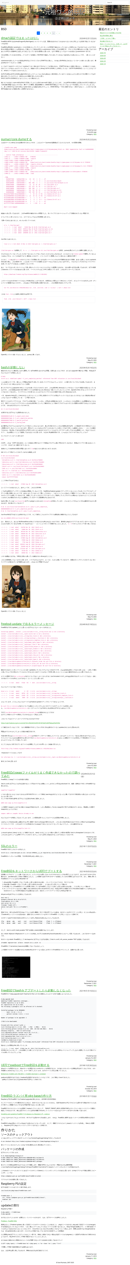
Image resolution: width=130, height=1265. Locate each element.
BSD (95, 134)
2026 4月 (103, 58)
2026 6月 (103, 56)
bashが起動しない (13, 367)
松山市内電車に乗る (106, 36)
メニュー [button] (4, 2)
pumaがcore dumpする (16, 139)
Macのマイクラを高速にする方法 (110, 33)
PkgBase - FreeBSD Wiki (9, 1221)
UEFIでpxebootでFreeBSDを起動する (25, 1065)
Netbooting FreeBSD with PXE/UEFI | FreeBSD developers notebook (23, 1074)
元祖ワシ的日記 (65, 12)
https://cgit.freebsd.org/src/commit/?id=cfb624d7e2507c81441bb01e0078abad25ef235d (30, 723)
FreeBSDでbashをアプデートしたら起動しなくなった (36, 990)
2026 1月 (103, 64)
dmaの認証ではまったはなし (20, 38)
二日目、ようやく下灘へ (108, 38)
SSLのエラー (9, 846)
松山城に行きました (106, 41)
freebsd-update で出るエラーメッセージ (27, 624)
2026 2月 (103, 61)
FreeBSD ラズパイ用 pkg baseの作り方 (26, 1096)
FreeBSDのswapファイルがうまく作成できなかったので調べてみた (40, 774)
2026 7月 (103, 53)
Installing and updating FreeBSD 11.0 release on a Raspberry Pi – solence (25, 1114)
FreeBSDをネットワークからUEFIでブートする (31, 871)
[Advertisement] (41, 116)
